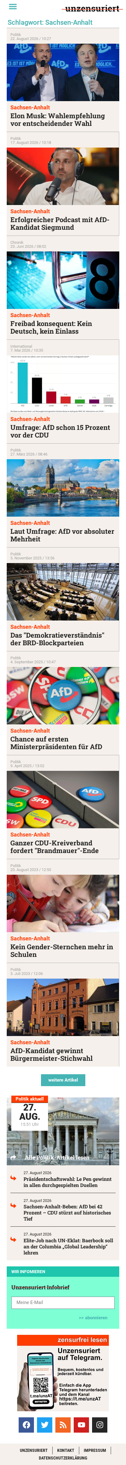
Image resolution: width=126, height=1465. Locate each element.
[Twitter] (44, 1425)
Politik (15, 34)
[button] (12, 6)
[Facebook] (26, 1425)
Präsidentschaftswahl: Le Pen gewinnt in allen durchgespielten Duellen (68, 1182)
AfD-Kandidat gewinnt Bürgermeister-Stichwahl (51, 1054)
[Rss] (63, 1425)
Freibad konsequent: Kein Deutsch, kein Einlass (51, 327)
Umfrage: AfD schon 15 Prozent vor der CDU (60, 431)
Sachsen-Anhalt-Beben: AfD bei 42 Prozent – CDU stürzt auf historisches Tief (67, 1212)
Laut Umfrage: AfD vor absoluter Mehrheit (62, 535)
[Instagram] (99, 1425)
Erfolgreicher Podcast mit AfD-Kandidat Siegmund (59, 223)
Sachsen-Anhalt (30, 107)
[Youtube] (81, 1425)
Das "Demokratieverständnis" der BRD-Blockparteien (57, 639)
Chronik (17, 242)
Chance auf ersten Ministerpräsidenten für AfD (56, 742)
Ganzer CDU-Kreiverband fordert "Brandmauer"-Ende (54, 846)
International (21, 346)
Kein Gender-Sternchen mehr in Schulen (61, 950)
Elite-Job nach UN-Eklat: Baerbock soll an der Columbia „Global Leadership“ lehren (68, 1246)
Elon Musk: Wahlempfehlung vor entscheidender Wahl (57, 119)
